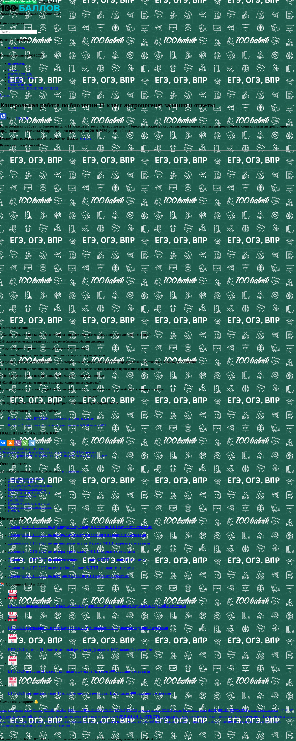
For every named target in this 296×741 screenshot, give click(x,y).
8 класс (11, 710)
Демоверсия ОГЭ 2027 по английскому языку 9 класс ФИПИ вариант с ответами (79, 543)
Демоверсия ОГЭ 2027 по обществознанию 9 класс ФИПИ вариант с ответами (76, 560)
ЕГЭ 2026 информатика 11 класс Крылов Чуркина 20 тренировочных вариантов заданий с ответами (97, 606)
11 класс (38, 710)
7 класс (3, 710)
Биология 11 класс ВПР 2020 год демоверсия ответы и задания (51, 418)
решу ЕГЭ (136, 722)
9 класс (19, 710)
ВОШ (71, 710)
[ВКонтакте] (3, 443)
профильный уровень (42, 721)
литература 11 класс (202, 716)
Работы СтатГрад (20, 74)
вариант (253, 710)
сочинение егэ (227, 721)
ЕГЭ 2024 (108, 710)
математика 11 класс (258, 716)
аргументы (238, 710)
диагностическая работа (103, 716)
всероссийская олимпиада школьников (45, 716)
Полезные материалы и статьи (29, 503)
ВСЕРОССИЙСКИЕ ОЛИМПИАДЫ (34, 88)
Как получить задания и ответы (30, 507)
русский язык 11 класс (195, 721)
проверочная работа (17, 721)
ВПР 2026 (15, 81)
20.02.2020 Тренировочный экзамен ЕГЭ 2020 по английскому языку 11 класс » (55, 456)
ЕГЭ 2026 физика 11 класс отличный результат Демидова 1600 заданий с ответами (80, 649)
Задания (144, 710)
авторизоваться (71, 471)
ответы (279, 716)
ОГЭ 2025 (166, 710)
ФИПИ (223, 710)
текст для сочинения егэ (267, 721)
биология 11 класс (12, 448)
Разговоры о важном (22, 77)
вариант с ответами (268, 710)
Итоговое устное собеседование (30, 485)
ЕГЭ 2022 (82, 710)
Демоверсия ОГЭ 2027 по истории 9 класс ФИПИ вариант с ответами (68, 576)
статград (246, 722)
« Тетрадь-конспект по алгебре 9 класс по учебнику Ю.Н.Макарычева (48, 452)
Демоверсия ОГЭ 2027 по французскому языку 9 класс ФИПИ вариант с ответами (80, 527)
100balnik (22, 118)
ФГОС (212, 710)
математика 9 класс (229, 716)
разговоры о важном (112, 721)
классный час (175, 716)
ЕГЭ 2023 (96, 710)
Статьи (5, 95)
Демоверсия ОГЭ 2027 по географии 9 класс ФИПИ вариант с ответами (71, 568)
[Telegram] (32, 443)
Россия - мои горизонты (195, 710)
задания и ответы (37, 448)
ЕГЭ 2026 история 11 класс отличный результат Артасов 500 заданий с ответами (79, 671)
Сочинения (16, 500)
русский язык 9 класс (158, 721)
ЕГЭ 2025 (120, 710)
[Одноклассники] (10, 443)
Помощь (14, 511)
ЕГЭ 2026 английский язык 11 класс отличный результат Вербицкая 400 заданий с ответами (89, 693)
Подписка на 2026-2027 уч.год (29, 492)
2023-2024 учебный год (55, 710)
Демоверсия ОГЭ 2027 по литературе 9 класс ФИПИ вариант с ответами (71, 551)
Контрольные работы (22, 496)
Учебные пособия (20, 84)
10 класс (28, 710)
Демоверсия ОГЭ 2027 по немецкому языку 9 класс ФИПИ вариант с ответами (77, 535)
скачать (85, 138)
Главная (13, 70)
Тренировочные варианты (26, 478)
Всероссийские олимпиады (27, 489)
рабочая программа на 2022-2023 (76, 721)
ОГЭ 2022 (156, 710)
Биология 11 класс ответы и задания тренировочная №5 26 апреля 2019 (57, 425)
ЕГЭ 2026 (131, 710)
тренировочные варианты (18, 725)
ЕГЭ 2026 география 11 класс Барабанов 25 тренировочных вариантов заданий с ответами (88, 628)
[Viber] (17, 443)
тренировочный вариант (53, 725)
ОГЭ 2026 (177, 710)
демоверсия (81, 716)
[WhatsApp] (25, 443)
